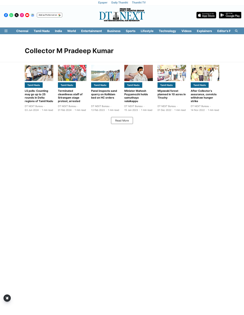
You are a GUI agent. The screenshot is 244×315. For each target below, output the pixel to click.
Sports (130, 31)
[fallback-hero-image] (39, 73)
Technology (167, 31)
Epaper (102, 2)
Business (114, 31)
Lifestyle (147, 31)
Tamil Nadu (42, 31)
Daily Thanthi (119, 2)
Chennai (22, 31)
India (58, 31)
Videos (186, 31)
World (71, 31)
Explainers (204, 31)
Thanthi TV (139, 2)
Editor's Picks (227, 31)
